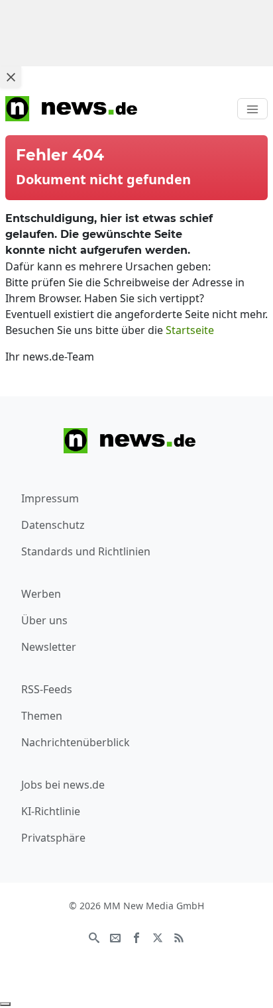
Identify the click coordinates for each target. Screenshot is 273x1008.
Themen (41, 715)
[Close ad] (10, 76)
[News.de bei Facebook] (136, 936)
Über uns (44, 620)
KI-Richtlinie (50, 811)
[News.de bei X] (157, 936)
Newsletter (48, 647)
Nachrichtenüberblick (75, 742)
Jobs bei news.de (63, 784)
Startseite (190, 330)
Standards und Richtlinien (85, 551)
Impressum (50, 498)
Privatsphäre (53, 837)
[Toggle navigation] (252, 108)
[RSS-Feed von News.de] (179, 936)
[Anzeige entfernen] (5, 1004)
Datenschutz (53, 525)
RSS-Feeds (46, 689)
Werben (41, 594)
